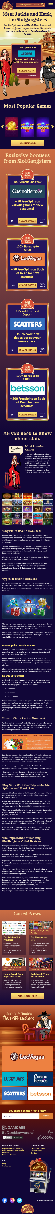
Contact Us (6, 1166)
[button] (2, 127)
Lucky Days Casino (38, 1149)
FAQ (4, 1164)
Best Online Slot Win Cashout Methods (13, 1152)
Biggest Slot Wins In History (12, 1149)
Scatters (34, 1153)
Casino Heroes (36, 1151)
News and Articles (9, 1155)
